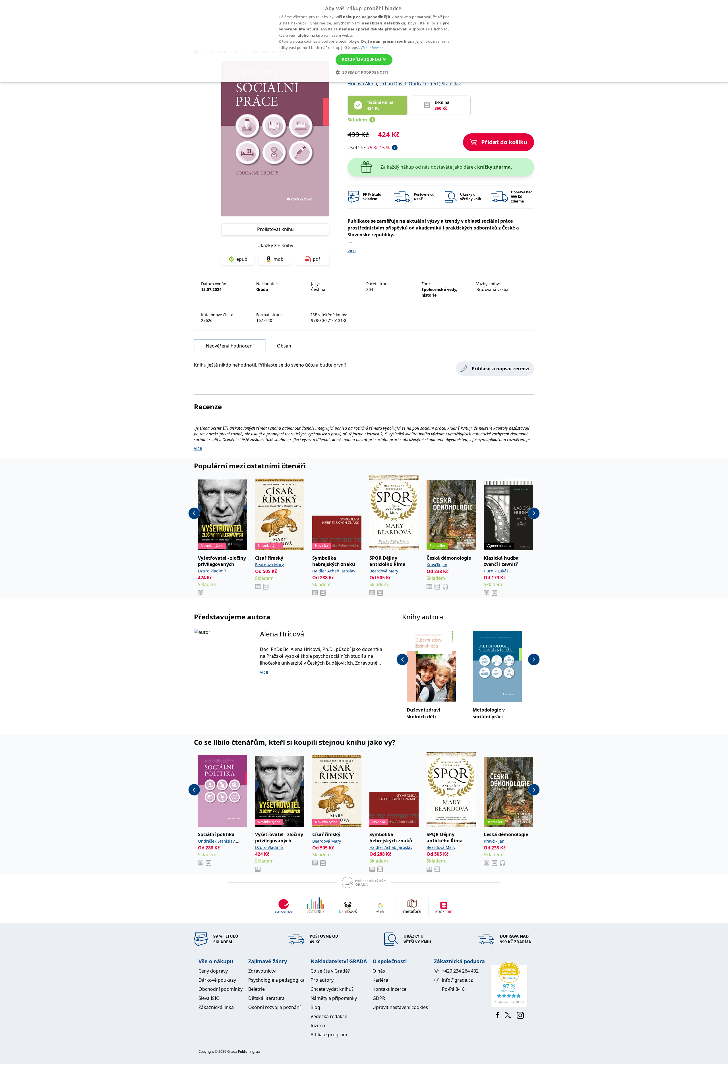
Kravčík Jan (437, 564)
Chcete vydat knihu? (332, 989)
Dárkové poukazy (217, 980)
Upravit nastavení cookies (400, 1007)
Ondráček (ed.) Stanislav (435, 83)
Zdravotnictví (262, 971)
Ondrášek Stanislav (216, 841)
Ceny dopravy (213, 971)
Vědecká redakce (329, 1016)
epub (241, 259)
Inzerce (318, 1025)
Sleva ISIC (208, 998)
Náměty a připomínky (334, 998)
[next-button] (534, 513)
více (352, 250)
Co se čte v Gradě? (330, 971)
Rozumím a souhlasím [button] (364, 59)
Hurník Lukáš (496, 571)
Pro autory (322, 980)
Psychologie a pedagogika (276, 980)
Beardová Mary (269, 564)
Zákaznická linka (216, 1007)
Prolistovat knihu (275, 229)
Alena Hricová (282, 633)
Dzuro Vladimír (212, 571)
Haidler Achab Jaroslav (333, 571)
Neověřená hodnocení (230, 346)
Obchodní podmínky (220, 989)
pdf (316, 259)
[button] (364, 72)
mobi (279, 259)
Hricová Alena (362, 83)
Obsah (284, 346)
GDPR (379, 998)
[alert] (364, 41)
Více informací (372, 47)
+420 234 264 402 (460, 971)
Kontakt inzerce (389, 989)
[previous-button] (194, 513)
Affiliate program (329, 1034)
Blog (315, 1007)
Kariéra (380, 980)
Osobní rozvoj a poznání (274, 1007)
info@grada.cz (457, 980)
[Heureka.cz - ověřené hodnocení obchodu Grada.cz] (510, 984)
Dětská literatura (266, 998)
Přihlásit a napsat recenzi (501, 368)
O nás (379, 971)
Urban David (392, 83)
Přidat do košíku (504, 142)
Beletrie (256, 989)
